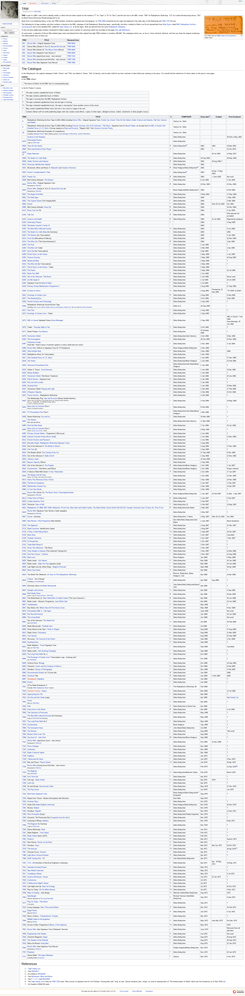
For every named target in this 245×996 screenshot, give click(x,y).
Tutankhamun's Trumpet (49, 916)
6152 (24, 219)
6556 (24, 459)
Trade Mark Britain (34, 545)
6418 (24, 361)
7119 (24, 746)
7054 (24, 706)
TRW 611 (38, 768)
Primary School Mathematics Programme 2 (43, 286)
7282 (24, 811)
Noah (43, 829)
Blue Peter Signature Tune (37, 794)
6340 (24, 283)
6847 (24, 590)
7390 (24, 858)
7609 (24, 934)
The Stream (31, 420)
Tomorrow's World (33, 336)
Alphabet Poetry (39, 134)
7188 (24, 777)
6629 (24, 501)
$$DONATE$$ (7, 24)
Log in (240, 1)
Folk (29, 706)
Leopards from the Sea (60, 817)
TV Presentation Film (35, 412)
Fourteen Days (32, 801)
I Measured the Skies (35, 759)
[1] (223, 982)
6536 (24, 446)
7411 (24, 867)
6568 (24, 472)
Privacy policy (124, 991)
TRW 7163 (36, 826)
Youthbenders (32, 605)
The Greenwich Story (35, 728)
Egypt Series (32, 910)
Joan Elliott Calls (61, 601)
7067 (24, 721)
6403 (24, 354)
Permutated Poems (34, 140)
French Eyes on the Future (37, 254)
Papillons (30, 756)
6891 (24, 622)
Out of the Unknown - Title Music (98, 126)
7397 (24, 863)
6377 (24, 332)
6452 (24, 401)
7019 (24, 691)
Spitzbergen (31, 896)
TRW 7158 (71, 59)
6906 (24, 626)
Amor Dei (47, 207)
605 (23, 53)
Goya (37, 845)
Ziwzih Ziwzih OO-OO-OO (116, 508)
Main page (6, 68)
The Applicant (32, 525)
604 (23, 50)
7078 (24, 725)
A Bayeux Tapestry (34, 392)
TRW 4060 (102, 21)
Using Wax (45, 943)
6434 (24, 379)
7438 (24, 886)
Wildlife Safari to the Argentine (226, 35)
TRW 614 (38, 949)
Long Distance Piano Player (41, 149)
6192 (24, 229)
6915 (24, 633)
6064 (24, 204)
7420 (24, 877)
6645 (24, 512)
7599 (24, 925)
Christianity (42, 633)
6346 (24, 291)
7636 (24, 937)
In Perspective (32, 541)
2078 (24, 141)
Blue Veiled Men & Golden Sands (55, 598)
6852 (24, 598)
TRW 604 (38, 495)
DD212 (34, 913)
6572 (24, 480)
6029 (24, 190)
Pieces (5, 39)
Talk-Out (74, 307)
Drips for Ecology (48, 886)
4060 (24, 146)
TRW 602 (38, 191)
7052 (24, 702)
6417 (24, 358)
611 (23, 59)
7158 (24, 767)
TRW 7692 (71, 63)
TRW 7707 (166, 21)
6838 (24, 567)
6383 (24, 339)
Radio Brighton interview (45, 805)
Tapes (5, 59)
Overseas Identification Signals (39, 164)
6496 (24, 437)
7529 (24, 912)
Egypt (45, 937)
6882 (24, 614)
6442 (24, 392)
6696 (24, 521)
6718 (24, 532)
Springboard (31, 679)
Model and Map (33, 261)
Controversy (31, 880)
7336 (24, 829)
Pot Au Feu (65, 508)
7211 (24, 789)
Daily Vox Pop (43, 564)
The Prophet (49, 465)
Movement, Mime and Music (42, 976)
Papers (5, 55)
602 (23, 47)
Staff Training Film (34, 858)
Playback (30, 952)
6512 (24, 440)
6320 (24, 270)
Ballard (36, 808)
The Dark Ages (32, 197)
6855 (24, 601)
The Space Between (45, 955)
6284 (24, 248)
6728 (24, 535)
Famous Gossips (79, 126)
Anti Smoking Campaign (47, 651)
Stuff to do (6, 79)
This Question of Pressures (37, 713)
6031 (24, 194)
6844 (24, 580)
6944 (24, 654)
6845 (24, 586)
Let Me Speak (32, 280)
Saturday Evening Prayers (37, 867)
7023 (24, 694)
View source (45, 3)
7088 (24, 731)
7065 (24, 717)
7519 (24, 907)
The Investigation (33, 339)
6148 (24, 215)
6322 (24, 273)
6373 (24, 320)
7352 (24, 839)
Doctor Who (31, 43)
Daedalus (40, 679)
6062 (24, 201)
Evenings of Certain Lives (36, 295)
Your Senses (32, 636)
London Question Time (35, 501)
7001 (24, 687)
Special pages (7, 92)
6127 (24, 210)
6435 (24, 382)
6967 (24, 669)
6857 (24, 605)
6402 (24, 351)
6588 (24, 489)
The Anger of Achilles (35, 194)
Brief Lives (31, 557)
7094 (24, 734)
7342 (24, 836)
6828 (24, 564)
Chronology (6, 72)
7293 (24, 817)
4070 (24, 152)
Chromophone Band (66, 492)
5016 (24, 168)
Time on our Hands (39, 307)
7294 (24, 821)
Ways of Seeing (33, 893)
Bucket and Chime (37, 430)
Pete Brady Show (33, 593)
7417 (24, 874)
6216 (24, 241)
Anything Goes (32, 642)
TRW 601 (38, 185)
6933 (24, 651)
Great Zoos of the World (36, 709)
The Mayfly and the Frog (36, 475)
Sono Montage (63, 134)
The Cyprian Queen (34, 201)
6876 (24, 611)
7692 (24, 948)
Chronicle (30, 676)
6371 (24, 310)
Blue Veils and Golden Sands (81, 508)
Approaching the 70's (35, 694)
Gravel (112, 120)
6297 (24, 251)
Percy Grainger (33, 746)
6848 (24, 594)
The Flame (31, 270)
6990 (24, 673)
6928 (24, 642)
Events (5, 48)
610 (23, 56)
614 (23, 63)
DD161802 (46, 979)
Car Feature (42, 560)
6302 (24, 257)
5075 (24, 177)
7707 (24, 952)
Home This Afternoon (35, 480)
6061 (24, 197)
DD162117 (35, 971)
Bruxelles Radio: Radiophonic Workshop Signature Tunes (48, 443)
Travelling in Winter (34, 874)
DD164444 (41, 974)
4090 (24, 158)
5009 (24, 161)
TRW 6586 (50, 595)
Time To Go (159, 508)
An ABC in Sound (154, 126)
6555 (24, 456)
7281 (24, 808)
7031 (24, 697)
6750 (24, 554)
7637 (24, 940)
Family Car (105, 120)
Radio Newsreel (33, 154)
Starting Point (32, 386)
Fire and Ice (45, 417)
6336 (24, 280)
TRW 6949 (37, 11)
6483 (24, 429)
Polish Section (32, 379)
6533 (24, 443)
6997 (24, 679)
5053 (24, 172)
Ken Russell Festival (35, 614)
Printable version (8, 95)
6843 (24, 574)
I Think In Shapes (52, 629)
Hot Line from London (35, 382)
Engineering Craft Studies (36, 934)
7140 (24, 762)
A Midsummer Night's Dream (37, 883)
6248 (24, 245)
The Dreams (48, 180)
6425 (24, 373)
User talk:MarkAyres (122, 30)
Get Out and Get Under (36, 697)
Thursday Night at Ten (42, 327)
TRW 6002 (71, 43)
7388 (24, 855)
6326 (24, 277)
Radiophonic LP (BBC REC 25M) (39, 508)
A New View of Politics (35, 498)
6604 (24, 494)
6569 (24, 476)
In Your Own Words (34, 489)
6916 (24, 636)
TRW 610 (38, 743)
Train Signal (44, 833)
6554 (24, 452)
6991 (24, 676)
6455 (24, 407)
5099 (24, 180)
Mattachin (54, 168)
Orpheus (45, 821)
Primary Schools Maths (36, 433)
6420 (24, 365)
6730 (24, 538)
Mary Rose (31, 535)
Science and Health (34, 219)
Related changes (8, 90)
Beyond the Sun (57, 47)
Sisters (30, 682)
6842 (24, 570)
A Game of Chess (34, 291)
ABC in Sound (32, 320)
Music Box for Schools (35, 406)
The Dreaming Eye (34, 298)
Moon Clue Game (33, 570)
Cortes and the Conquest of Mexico (48, 666)
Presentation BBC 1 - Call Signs (39, 611)
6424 (24, 370)
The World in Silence (52, 446)
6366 (24, 306)
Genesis (43, 852)
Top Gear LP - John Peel (36, 737)
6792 (24, 557)
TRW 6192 (36, 718)
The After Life (32, 241)
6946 (24, 659)
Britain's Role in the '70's (36, 734)
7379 (24, 849)
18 (23, 132)
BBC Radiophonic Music (41, 688)
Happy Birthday (41, 595)
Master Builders (33, 373)
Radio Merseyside (49, 586)
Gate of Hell (39, 504)
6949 (24, 663)
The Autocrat (32, 849)
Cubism (30, 579)
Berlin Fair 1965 (33, 273)
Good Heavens (46, 370)
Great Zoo (41, 958)
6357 (24, 298)
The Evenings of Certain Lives (38, 657)
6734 (24, 541)
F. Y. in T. (35, 979)
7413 (24, 870)
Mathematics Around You (36, 486)
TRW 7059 (36, 142)
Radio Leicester (33, 529)
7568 (24, 916)
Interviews (6, 52)
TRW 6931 (86, 134)
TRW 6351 (33, 660)
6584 (24, 483)
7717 (24, 957)
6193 (24, 232)
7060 (24, 713)
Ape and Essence (71, 128)
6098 (24, 207)
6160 (24, 222)
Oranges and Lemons (35, 590)
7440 (24, 890)
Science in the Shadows (36, 137)
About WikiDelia (137, 991)
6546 (24, 449)
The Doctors (31, 731)
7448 (24, 893)
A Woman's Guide (34, 342)
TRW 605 (38, 513)
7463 (24, 897)
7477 (24, 903)
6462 (24, 421)
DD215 (34, 922)
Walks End (49, 456)
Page (24, 3)
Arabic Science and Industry (142, 120)
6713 (24, 529)
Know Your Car (32, 210)
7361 (24, 842)
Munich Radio (130, 126)
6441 (24, 389)
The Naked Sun (49, 620)
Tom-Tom (30, 310)
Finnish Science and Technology (39, 301)
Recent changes (8, 77)
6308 (24, 261)
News (5, 70)
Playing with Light (47, 389)
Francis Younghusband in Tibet (38, 172)
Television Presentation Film (37, 365)
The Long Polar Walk (35, 654)
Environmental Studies (35, 673)
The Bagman (32, 771)
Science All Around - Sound (37, 877)
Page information (8, 99)
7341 (24, 833)
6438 (24, 386)
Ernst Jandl (51, 437)
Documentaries (8, 46)
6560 (24, 465)
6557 (24, 462)
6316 (24, 264)
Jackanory (31, 749)
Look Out (30, 783)
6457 (24, 412)
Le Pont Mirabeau (38, 581)
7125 (24, 749)
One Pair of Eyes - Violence (37, 554)
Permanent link (7, 97)
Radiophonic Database (117, 27)
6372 (24, 313)
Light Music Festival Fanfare (37, 855)
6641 (24, 508)
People (5, 57)
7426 (24, 880)
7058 (24, 709)
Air (153, 508)
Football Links (47, 626)
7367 (24, 845)
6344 (24, 286)
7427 (24, 883)
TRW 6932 (35, 703)
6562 (24, 469)
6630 (24, 504)
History (54, 3)
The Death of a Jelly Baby (37, 158)
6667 (24, 517)
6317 (24, 267)
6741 (24, 545)
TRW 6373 (73, 134)
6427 (24, 376)
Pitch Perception (33, 814)
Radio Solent (40, 780)
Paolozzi (30, 839)
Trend (42, 645)
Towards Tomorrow (69, 168)
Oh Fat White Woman (47, 890)
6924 (24, 639)
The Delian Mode (99, 508)
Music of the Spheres (58, 925)
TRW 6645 (71, 53)
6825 (24, 560)
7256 (24, 798)
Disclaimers (149, 991)
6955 (24, 666)
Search (3, 27)
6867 (24, 608)
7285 (24, 814)
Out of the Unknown (86, 307)
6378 (24, 336)
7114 (24, 742)
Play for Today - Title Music (37, 902)
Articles (5, 43)
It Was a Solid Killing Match (37, 532)
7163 (24, 772)
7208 (24, 786)
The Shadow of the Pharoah (37, 940)
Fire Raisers (43, 332)
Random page (7, 82)
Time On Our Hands (123, 120)
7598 (24, 921)
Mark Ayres (167, 24)
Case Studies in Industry (36, 551)
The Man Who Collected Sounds (39, 229)
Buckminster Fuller (46, 786)
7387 (24, 852)
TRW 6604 (71, 50)
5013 (24, 164)
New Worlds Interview (35, 870)
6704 (24, 525)
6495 (24, 433)
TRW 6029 (71, 47)
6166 (24, 225)
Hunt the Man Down (34, 425)
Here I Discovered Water (49, 907)
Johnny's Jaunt (33, 459)
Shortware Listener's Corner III (38, 225)
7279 (24, 805)
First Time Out (32, 777)
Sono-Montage (57, 320)
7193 (24, 783)
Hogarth (38, 811)
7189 (24, 780)
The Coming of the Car (50, 452)
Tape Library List (66, 27)
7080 (24, 728)
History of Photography (43, 669)
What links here (8, 88)
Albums (5, 41)
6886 (24, 617)
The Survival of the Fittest (45, 639)
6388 (24, 348)
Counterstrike (32, 469)
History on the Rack (44, 842)
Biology (41, 663)
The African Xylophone (35, 483)
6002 (24, 184)
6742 (24, 548)
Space (44, 691)
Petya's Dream (45, 762)
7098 (24, 737)
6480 (24, 425)
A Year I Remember (56, 472)
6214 (24, 238)
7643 (24, 943)
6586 (24, 486)
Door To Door (146, 508)
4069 (24, 149)
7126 (24, 753)
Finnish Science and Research (38, 440)
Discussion (32, 3)
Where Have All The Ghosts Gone (52, 608)
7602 (24, 929)
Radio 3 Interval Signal (35, 753)
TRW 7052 (35, 648)
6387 (24, 344)
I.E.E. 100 (31, 863)
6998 (24, 682)
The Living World (33, 617)
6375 (24, 327)
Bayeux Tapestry (33, 462)
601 (23, 43)
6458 (24, 417)
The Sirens (31, 361)
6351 (24, 295)
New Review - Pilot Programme (38, 521)
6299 (24, 254)
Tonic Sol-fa (48, 480)
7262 (24, 801)
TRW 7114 (71, 56)
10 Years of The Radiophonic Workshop (61, 574)
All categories (7, 62)
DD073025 (33, 623)
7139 (24, 759)
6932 (24, 647)
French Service (33, 395)
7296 (24, 825)
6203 (24, 235)
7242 (24, 794)
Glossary (6, 75)
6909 (24, 629)
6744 (24, 551)
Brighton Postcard (59, 567)
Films (5, 50)
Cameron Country (33, 691)
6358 (24, 301)
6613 (24, 498)
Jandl (79, 134)
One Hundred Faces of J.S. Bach (39, 358)
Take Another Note (34, 351)
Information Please (34, 222)
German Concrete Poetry (103, 128)
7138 (24, 756)
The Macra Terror (51, 50)
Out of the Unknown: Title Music (39, 277)
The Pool (30, 245)
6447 (24, 395)
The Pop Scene (33, 789)
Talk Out (157, 120)
